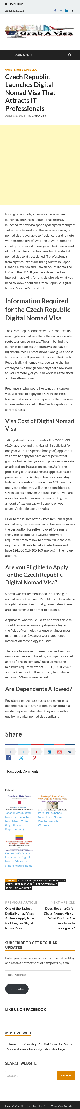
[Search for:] (40, 1075)
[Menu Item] (55, 10)
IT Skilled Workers (18, 888)
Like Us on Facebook (25, 1009)
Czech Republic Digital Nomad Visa (41, 880)
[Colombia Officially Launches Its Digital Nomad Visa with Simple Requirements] (19, 843)
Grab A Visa (39, 115)
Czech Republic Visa (19, 884)
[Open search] (70, 55)
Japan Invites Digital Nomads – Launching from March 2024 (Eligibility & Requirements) (18, 821)
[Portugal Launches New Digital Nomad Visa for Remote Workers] (52, 802)
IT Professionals (46, 884)
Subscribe (17, 989)
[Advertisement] (40, 165)
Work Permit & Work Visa (21, 69)
